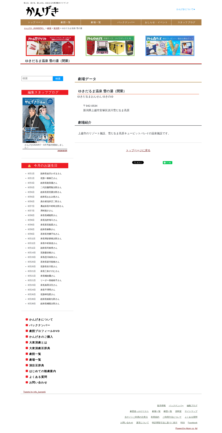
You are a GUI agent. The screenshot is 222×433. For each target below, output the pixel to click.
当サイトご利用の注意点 (136, 417)
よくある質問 (38, 376)
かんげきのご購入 (41, 336)
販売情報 (161, 405)
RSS (182, 422)
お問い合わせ (38, 382)
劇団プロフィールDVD (44, 331)
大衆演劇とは (38, 342)
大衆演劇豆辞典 (39, 348)
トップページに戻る (138, 150)
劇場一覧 (35, 359)
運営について (142, 422)
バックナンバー (39, 325)
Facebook (192, 422)
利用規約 (155, 417)
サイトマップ (191, 411)
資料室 (178, 411)
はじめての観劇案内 (42, 371)
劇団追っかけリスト (139, 411)
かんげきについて (184, 9)
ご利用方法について (172, 417)
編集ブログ (192, 405)
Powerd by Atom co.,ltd (186, 428)
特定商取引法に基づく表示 (164, 422)
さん (51, 173)
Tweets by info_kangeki (34, 392)
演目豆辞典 (36, 365)
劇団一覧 (35, 353)
